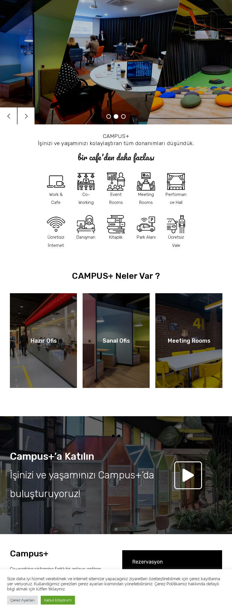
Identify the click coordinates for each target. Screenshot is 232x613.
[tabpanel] (43, 361)
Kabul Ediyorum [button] (58, 600)
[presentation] (113, 436)
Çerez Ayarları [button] (22, 600)
